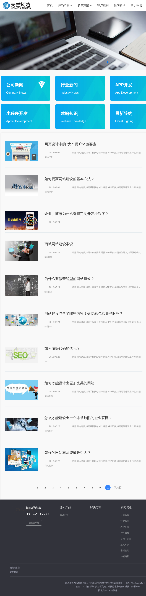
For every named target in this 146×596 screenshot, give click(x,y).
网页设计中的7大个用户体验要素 (70, 144)
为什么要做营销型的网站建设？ (69, 279)
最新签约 (125, 550)
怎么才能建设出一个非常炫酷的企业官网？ (78, 418)
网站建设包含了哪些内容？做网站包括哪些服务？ (84, 313)
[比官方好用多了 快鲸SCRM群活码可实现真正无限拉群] (21, 151)
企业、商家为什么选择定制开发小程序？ (77, 214)
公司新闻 (125, 515)
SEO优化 (125, 532)
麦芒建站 (14, 572)
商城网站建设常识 (59, 244)
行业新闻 (125, 521)
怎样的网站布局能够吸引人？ (68, 453)
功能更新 (125, 556)
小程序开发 (126, 539)
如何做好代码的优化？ (62, 348)
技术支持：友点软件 (107, 590)
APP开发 (125, 527)
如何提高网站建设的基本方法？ (69, 179)
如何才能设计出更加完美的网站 (69, 383)
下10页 (117, 487)
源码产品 (64, 515)
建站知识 (125, 544)
